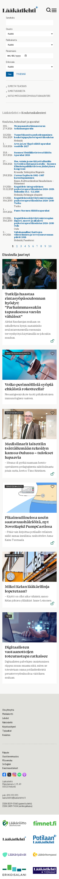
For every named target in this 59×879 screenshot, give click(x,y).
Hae (9, 74)
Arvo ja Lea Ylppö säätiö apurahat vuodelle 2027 (32, 145)
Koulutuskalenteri (33, 113)
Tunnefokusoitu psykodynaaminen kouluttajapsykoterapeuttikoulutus (34, 136)
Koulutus (6, 735)
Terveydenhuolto (14, 263)
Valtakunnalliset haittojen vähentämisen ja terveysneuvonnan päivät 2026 (33, 235)
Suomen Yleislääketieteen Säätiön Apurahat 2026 (32, 154)
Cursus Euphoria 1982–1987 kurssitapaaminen (29, 176)
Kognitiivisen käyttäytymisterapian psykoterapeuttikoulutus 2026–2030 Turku (34, 200)
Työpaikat (6, 730)
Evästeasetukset (10, 768)
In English (6, 764)
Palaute (5, 752)
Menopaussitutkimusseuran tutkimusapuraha (29, 127)
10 (49, 246)
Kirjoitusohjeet (9, 726)
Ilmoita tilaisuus (17, 86)
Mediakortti (7, 714)
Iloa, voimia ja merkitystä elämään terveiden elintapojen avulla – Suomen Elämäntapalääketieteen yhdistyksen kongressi (35, 165)
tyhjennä (21, 74)
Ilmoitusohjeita (16, 91)
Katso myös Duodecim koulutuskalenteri (29, 96)
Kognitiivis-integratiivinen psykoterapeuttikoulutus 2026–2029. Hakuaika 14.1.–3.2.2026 (34, 189)
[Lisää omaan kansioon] (52, 263)
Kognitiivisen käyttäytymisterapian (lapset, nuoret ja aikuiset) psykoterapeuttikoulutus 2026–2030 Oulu (34, 222)
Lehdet (5, 718)
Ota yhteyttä (8, 710)
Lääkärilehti (10, 113)
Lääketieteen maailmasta (18, 353)
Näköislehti (7, 722)
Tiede (8, 616)
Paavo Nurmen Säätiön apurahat (32, 210)
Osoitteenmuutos (10, 756)
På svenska (7, 760)
